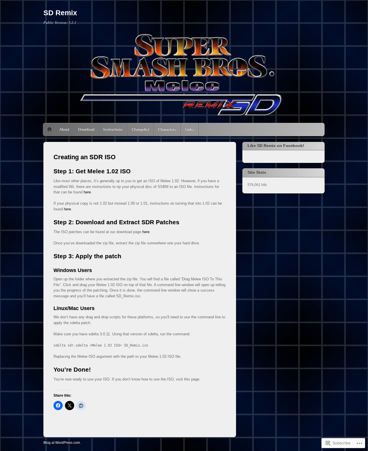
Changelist (140, 129)
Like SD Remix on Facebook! (276, 145)
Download (86, 129)
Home (49, 129)
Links (189, 129)
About (64, 129)
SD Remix (60, 13)
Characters (167, 129)
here (87, 192)
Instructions (113, 129)
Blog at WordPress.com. (62, 443)
